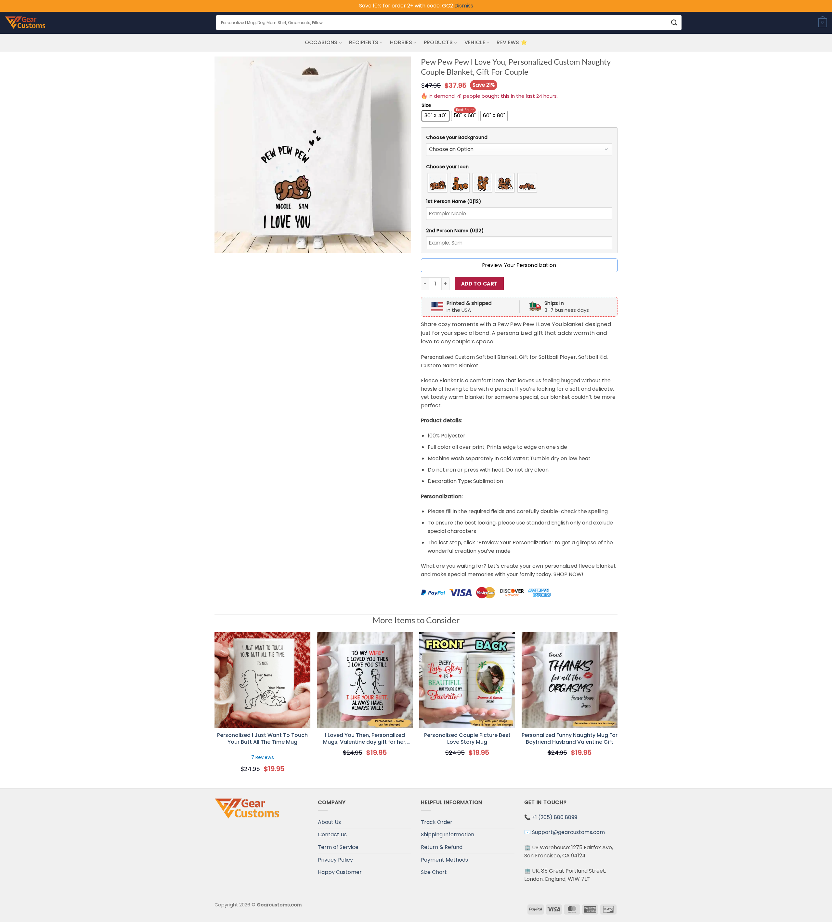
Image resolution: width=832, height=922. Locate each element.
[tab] (519, 137)
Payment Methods (444, 860)
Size (426, 105)
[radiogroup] (519, 182)
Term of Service (338, 847)
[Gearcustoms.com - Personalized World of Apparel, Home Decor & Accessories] (25, 22)
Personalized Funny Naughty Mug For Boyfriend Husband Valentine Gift (570, 739)
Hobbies (401, 42)
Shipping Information (447, 834)
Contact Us (332, 834)
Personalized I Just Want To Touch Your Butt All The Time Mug (262, 739)
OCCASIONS (321, 42)
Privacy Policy (335, 860)
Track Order (436, 822)
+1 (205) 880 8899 (554, 817)
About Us (329, 822)
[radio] (435, 116)
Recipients (363, 42)
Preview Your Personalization (519, 265)
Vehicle (474, 42)
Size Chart (434, 872)
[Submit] (674, 22)
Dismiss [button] (463, 5)
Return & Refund (441, 847)
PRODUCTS (438, 42)
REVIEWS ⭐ (512, 42)
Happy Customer (340, 872)
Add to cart (479, 283)
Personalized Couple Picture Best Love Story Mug (467, 739)
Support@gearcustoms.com (568, 832)
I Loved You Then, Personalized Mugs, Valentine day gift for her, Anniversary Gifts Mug (365, 739)
